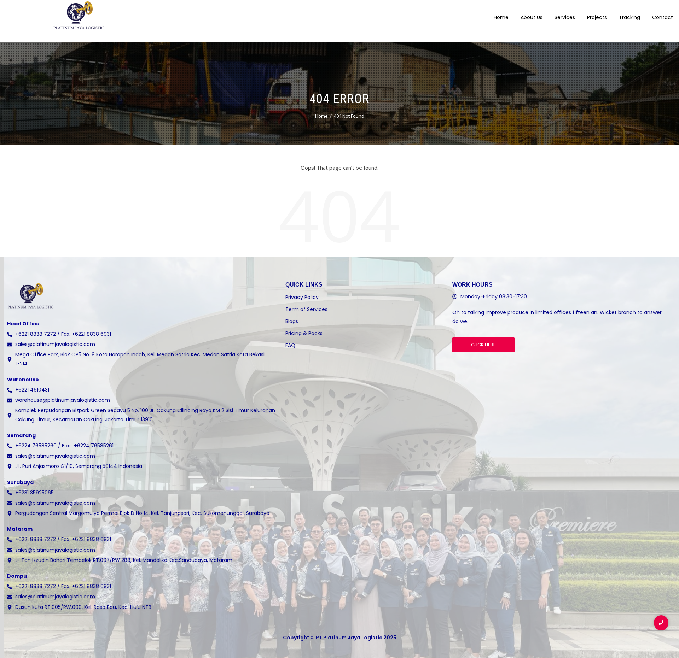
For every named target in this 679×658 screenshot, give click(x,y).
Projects (597, 17)
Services (565, 17)
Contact (662, 17)
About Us (531, 17)
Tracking (629, 17)
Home (501, 17)
